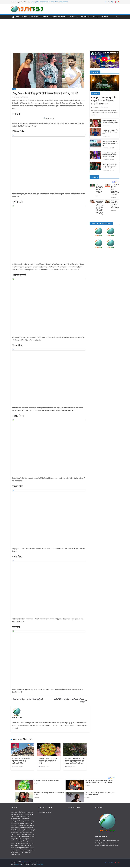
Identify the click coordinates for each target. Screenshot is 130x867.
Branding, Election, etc (101, 843)
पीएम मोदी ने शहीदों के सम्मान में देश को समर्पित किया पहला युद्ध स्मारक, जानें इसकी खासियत (74, 760)
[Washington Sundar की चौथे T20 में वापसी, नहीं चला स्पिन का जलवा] (95, 133)
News (17, 17)
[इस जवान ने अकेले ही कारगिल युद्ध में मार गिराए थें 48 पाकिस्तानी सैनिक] (22, 745)
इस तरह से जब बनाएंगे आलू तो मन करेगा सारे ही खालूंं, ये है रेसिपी (48, 760)
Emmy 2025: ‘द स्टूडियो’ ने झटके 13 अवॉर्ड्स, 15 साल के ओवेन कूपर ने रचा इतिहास (109, 154)
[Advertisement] (65, 32)
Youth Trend (25, 97)
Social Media (98, 841)
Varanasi (95, 17)
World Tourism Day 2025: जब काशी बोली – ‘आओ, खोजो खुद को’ (110, 143)
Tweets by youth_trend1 (45, 812)
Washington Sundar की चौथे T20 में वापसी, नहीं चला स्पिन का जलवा (110, 132)
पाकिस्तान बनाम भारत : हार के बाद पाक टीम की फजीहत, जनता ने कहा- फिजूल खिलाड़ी (109, 166)
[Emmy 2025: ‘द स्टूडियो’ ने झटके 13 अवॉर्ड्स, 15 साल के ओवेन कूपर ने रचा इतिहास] (95, 156)
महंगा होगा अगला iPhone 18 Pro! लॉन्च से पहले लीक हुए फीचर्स (110, 121)
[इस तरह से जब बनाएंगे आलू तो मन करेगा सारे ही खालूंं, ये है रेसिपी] (48, 745)
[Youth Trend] (13, 17)
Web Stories (104, 17)
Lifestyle (45, 17)
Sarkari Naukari (74, 17)
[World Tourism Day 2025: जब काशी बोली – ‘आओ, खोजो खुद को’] (95, 145)
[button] (39, 17)
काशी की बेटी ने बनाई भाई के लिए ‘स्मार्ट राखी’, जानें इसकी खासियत (69, 700)
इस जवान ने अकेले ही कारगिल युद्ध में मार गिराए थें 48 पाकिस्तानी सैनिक (21, 760)
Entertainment (34, 17)
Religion (24, 17)
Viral (14, 89)
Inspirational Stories (59, 17)
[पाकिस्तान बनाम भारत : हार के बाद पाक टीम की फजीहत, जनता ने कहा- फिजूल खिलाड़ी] (95, 167)
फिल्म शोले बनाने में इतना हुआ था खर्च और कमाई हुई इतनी (28, 699)
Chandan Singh (104, 107)
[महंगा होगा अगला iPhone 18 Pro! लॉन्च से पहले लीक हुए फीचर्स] (95, 123)
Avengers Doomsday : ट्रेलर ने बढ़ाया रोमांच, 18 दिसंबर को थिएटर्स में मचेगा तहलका (104, 100)
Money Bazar (85, 17)
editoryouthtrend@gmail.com (110, 845)
